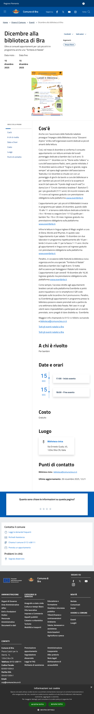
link (70, 699)
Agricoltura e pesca (55, 635)
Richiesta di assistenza (34, 665)
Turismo (27, 623)
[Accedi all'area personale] (83, 3)
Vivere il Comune (18, 22)
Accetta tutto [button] (37, 704)
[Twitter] (62, 11)
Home (5, 22)
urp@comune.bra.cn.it (11, 682)
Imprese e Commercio (33, 613)
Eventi (32, 22)
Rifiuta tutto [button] (57, 704)
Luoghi (73, 622)
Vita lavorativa (30, 610)
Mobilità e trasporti (32, 627)
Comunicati (75, 604)
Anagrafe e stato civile (34, 603)
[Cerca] (88, 11)
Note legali (52, 658)
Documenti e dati (8, 625)
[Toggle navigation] (4, 11)
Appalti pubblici (31, 616)
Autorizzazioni (53, 632)
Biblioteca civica (55, 441)
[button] (47, 710)
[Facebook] (56, 11)
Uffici (3, 608)
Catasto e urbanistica (33, 620)
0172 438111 (15, 661)
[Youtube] (68, 11)
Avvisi (73, 608)
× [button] (91, 687)
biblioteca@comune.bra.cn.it (53, 321)
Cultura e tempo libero (34, 606)
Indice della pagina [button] (14, 124)
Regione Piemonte (11, 3)
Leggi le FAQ (29, 661)
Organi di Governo (9, 601)
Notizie (73, 601)
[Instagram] (74, 11)
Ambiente (51, 621)
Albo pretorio (53, 654)
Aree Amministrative (10, 604)
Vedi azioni (80, 34)
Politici (4, 614)
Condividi (67, 34)
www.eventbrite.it (74, 198)
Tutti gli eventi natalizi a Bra (51, 326)
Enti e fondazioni (8, 611)
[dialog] (47, 699)
